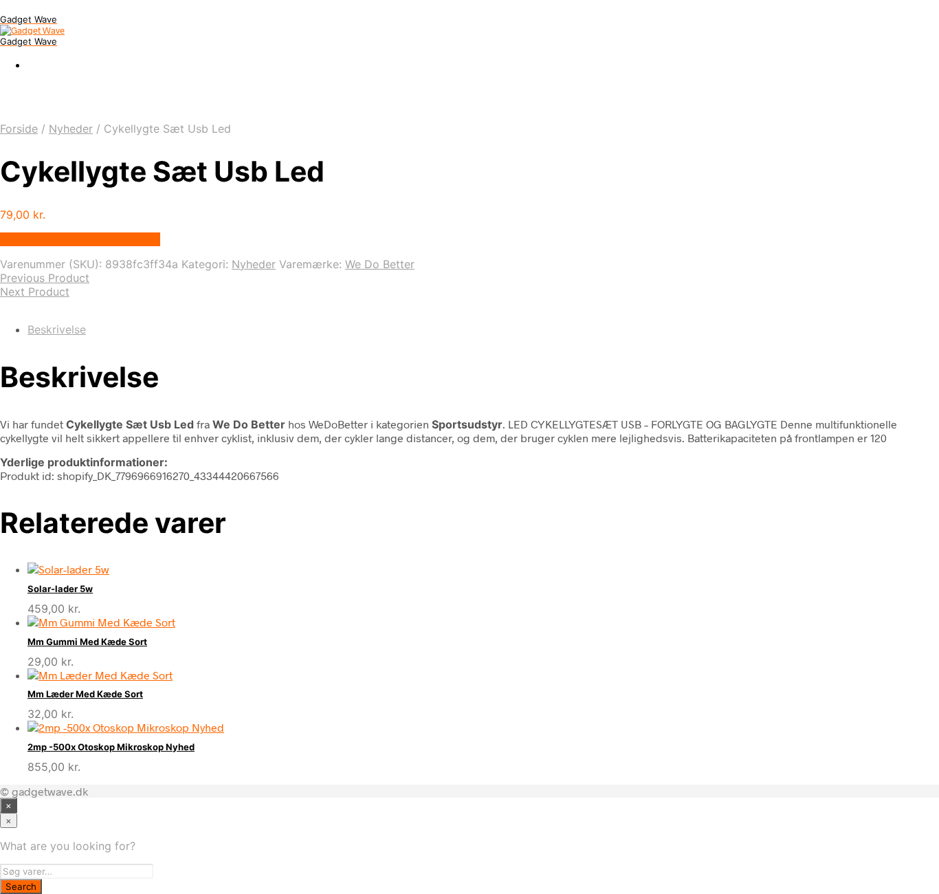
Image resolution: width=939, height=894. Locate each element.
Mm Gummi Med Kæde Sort (87, 641)
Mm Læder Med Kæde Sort (85, 693)
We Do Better (380, 264)
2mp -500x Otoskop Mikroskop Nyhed (111, 746)
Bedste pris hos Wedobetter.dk (80, 239)
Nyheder (71, 128)
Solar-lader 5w (60, 588)
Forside (19, 128)
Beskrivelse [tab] (56, 329)
